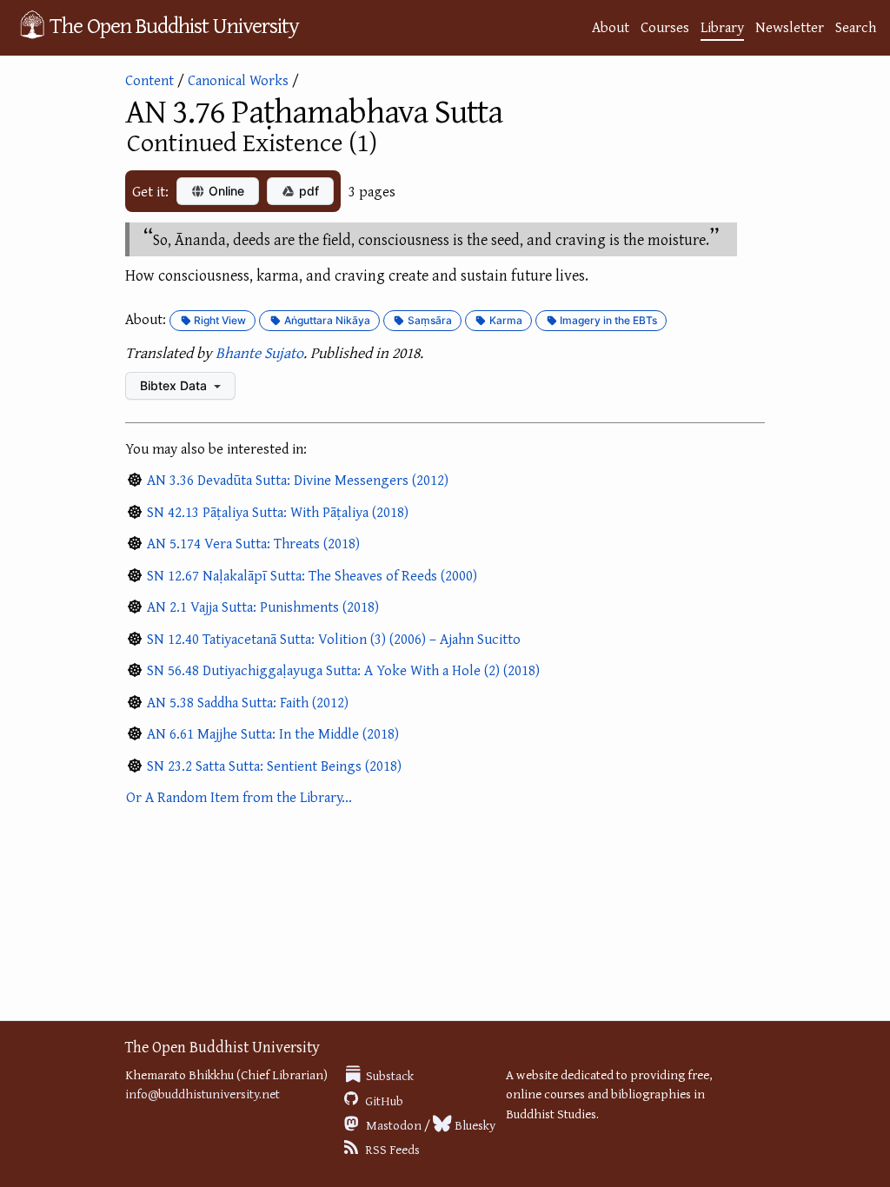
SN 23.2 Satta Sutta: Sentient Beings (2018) (274, 765)
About (610, 26)
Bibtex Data (175, 385)
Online (224, 190)
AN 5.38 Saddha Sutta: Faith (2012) (248, 702)
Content (149, 79)
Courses (665, 26)
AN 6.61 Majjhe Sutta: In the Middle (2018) (273, 733)
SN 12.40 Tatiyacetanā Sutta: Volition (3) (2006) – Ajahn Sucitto (334, 638)
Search (855, 26)
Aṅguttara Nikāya (326, 320)
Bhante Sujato (259, 352)
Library (722, 26)
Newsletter (789, 26)
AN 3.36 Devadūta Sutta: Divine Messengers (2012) (297, 479)
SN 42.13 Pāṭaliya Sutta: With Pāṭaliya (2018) (277, 511)
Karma (504, 320)
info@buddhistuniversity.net (202, 1093)
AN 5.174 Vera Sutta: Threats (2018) (253, 543)
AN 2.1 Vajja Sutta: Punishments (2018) (263, 606)
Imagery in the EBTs (607, 320)
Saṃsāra (428, 320)
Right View (218, 320)
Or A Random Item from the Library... (239, 796)
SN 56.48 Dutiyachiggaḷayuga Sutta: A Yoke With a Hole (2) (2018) (343, 669)
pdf (307, 190)
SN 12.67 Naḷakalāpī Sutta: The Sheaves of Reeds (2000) (312, 575)
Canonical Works (238, 79)
